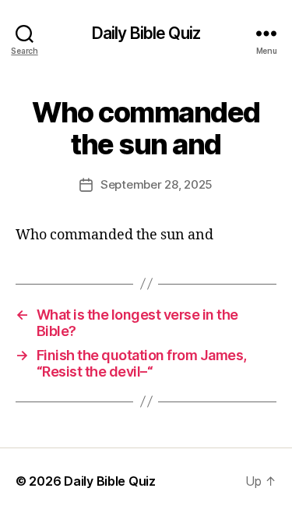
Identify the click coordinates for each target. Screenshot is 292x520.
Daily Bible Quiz (146, 33)
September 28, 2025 (156, 184)
